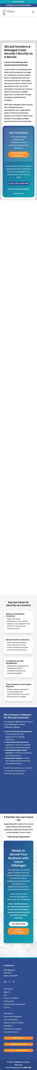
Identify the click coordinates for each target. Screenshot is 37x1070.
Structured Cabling (11, 1020)
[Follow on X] (13, 981)
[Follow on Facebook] (9, 981)
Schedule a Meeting (18, 1044)
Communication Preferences (14, 1004)
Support (7, 992)
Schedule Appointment (18, 931)
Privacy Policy (9, 1001)
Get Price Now (18, 924)
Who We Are (8, 989)
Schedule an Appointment (18, 5)
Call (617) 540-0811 (19, 183)
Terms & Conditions (11, 998)
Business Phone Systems (13, 1029)
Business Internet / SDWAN (13, 1023)
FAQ (5, 995)
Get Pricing (18, 2)
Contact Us (18, 193)
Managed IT (8, 1026)
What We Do (8, 1014)
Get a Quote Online (18, 281)
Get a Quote (18, 1038)
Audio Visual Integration (13, 1017)
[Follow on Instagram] (5, 981)
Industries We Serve (11, 1032)
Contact (7, 1007)
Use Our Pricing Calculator (18, 154)
